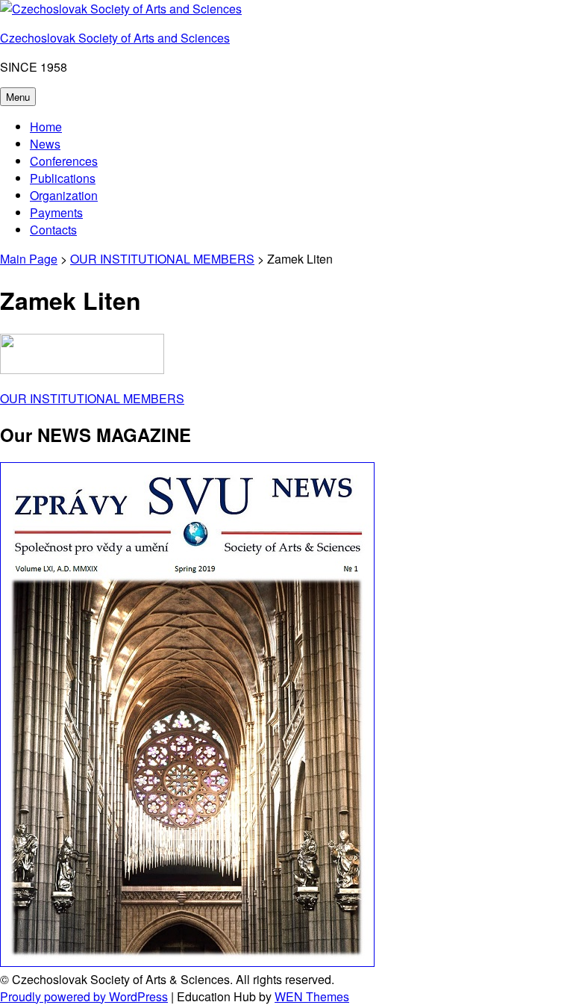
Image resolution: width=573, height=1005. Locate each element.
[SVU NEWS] (187, 962)
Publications (63, 178)
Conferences (64, 160)
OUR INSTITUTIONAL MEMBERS (162, 258)
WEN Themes (312, 996)
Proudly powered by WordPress (84, 996)
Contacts (53, 229)
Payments (56, 212)
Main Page (28, 258)
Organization (64, 195)
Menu (18, 97)
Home (46, 126)
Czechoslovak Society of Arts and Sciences (115, 37)
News (45, 143)
